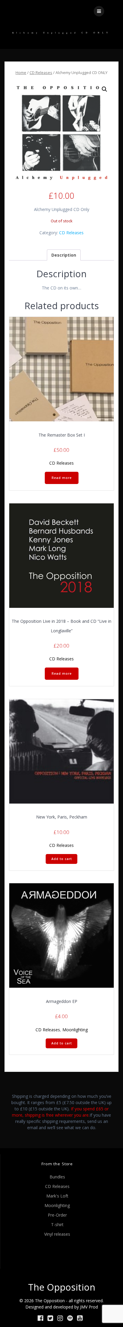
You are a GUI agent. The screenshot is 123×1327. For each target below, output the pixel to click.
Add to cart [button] (61, 859)
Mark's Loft (57, 1196)
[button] (104, 89)
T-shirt (57, 1224)
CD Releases (41, 72)
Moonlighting (75, 1029)
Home (21, 72)
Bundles (57, 1177)
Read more (62, 478)
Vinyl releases (57, 1234)
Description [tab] (63, 255)
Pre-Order (57, 1215)
